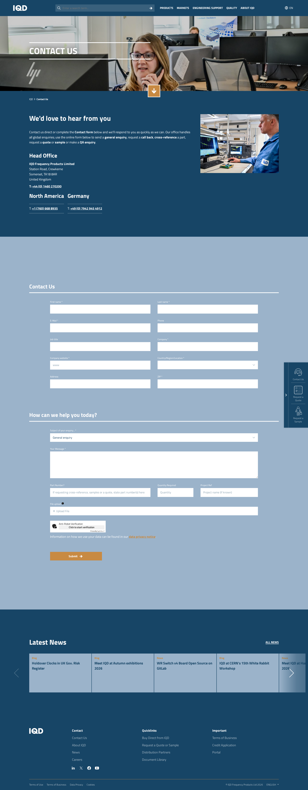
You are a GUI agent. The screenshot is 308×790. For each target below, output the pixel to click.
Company (163, 339)
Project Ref (206, 485)
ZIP (160, 376)
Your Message (58, 449)
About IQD (247, 8)
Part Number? (57, 485)
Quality (231, 8)
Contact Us (79, 737)
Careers (77, 759)
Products (166, 8)
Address (54, 376)
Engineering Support (208, 8)
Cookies (91, 784)
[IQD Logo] (20, 8)
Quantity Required (167, 485)
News (76, 752)
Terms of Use (36, 784)
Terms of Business (224, 737)
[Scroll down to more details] (154, 91)
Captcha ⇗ (97, 531)
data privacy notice (142, 536)
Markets (183, 8)
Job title (54, 339)
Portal (216, 752)
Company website (59, 358)
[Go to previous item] (16, 673)
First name (56, 302)
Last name (164, 302)
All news (272, 642)
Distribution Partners (156, 752)
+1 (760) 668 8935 (45, 208)
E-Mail (54, 320)
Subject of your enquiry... (63, 430)
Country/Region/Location (171, 358)
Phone (161, 320)
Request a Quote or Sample (160, 745)
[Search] (151, 8)
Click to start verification (81, 527)
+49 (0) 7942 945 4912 (86, 208)
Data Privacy (76, 784)
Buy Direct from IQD (155, 737)
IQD (31, 99)
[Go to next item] (291, 673)
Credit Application (224, 745)
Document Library (154, 759)
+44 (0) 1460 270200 (46, 186)
